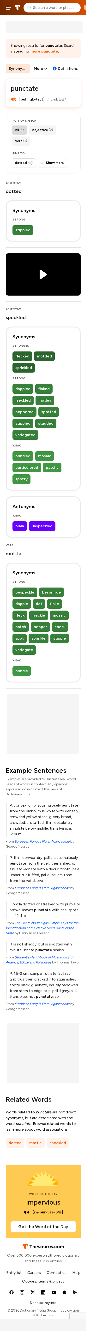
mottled (44, 356)
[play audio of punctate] (13, 99)
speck (60, 626)
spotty (21, 479)
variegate (24, 650)
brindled (22, 456)
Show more (55, 163)
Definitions (68, 68)
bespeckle (24, 592)
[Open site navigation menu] (9, 7)
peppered (24, 412)
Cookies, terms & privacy (43, 1281)
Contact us (56, 1272)
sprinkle (38, 638)
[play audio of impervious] (26, 1212)
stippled (22, 230)
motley (44, 400)
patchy (52, 467)
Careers (34, 1272)
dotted (15, 1143)
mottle (35, 1143)
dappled (22, 388)
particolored (26, 467)
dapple (21, 603)
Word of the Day (43, 1194)
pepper (40, 626)
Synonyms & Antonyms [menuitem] (19, 68)
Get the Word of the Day (43, 1226)
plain (19, 526)
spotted (48, 412)
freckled (23, 400)
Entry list (14, 1272)
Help (76, 1272)
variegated (25, 435)
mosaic (44, 456)
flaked (44, 388)
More (38, 68)
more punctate (44, 51)
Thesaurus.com (17, 8)
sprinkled (23, 367)
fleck (19, 615)
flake (54, 603)
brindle (21, 671)
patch (20, 626)
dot (39, 603)
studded (46, 423)
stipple (59, 638)
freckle (38, 615)
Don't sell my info (43, 1303)
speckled (57, 1143)
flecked (22, 356)
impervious (43, 1202)
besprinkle (51, 592)
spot (19, 638)
